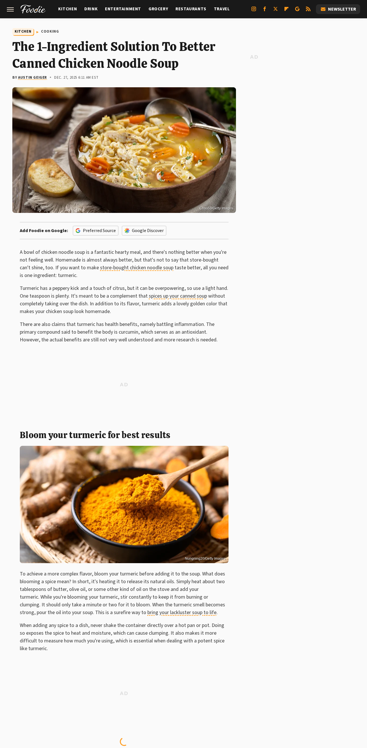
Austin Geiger (32, 77)
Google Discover (148, 230)
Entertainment (123, 9)
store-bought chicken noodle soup (136, 267)
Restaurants (190, 9)
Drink (90, 9)
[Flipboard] (286, 11)
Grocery (158, 9)
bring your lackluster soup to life (181, 612)
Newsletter (342, 9)
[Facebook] (264, 11)
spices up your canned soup (178, 296)
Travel (222, 9)
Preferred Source (99, 230)
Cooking (50, 31)
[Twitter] (275, 11)
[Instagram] (254, 11)
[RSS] (308, 11)
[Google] (297, 11)
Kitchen (67, 9)
